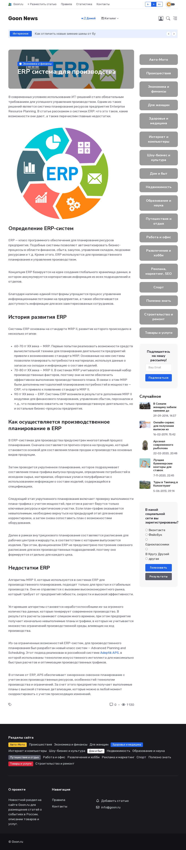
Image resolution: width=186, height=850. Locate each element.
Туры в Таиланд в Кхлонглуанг (165, 484)
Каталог (110, 18)
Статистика (84, 4)
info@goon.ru (110, 807)
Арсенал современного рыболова (163, 445)
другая (154, 559)
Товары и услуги (158, 332)
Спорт (158, 287)
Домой (91, 18)
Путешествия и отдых (158, 221)
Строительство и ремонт (158, 316)
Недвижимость (158, 187)
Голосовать (158, 567)
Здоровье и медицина (158, 121)
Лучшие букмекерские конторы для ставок (162, 465)
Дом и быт (158, 173)
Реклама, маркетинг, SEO (158, 271)
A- (148, 4)
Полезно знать (158, 300)
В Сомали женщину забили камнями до (164, 407)
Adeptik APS (109, 652)
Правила (66, 4)
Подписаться (159, 377)
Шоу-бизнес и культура (158, 157)
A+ (159, 4)
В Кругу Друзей (157, 554)
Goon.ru (17, 4)
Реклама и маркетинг (118, 757)
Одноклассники (157, 544)
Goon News (23, 18)
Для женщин (158, 105)
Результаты (158, 576)
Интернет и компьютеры (158, 139)
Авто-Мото (158, 59)
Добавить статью (115, 801)
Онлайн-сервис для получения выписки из (163, 426)
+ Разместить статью (42, 4)
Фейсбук (155, 535)
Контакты (103, 4)
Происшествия (158, 73)
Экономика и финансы (37, 63)
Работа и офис (158, 237)
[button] (168, 18)
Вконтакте (157, 530)
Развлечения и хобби (158, 253)
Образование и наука (158, 203)
